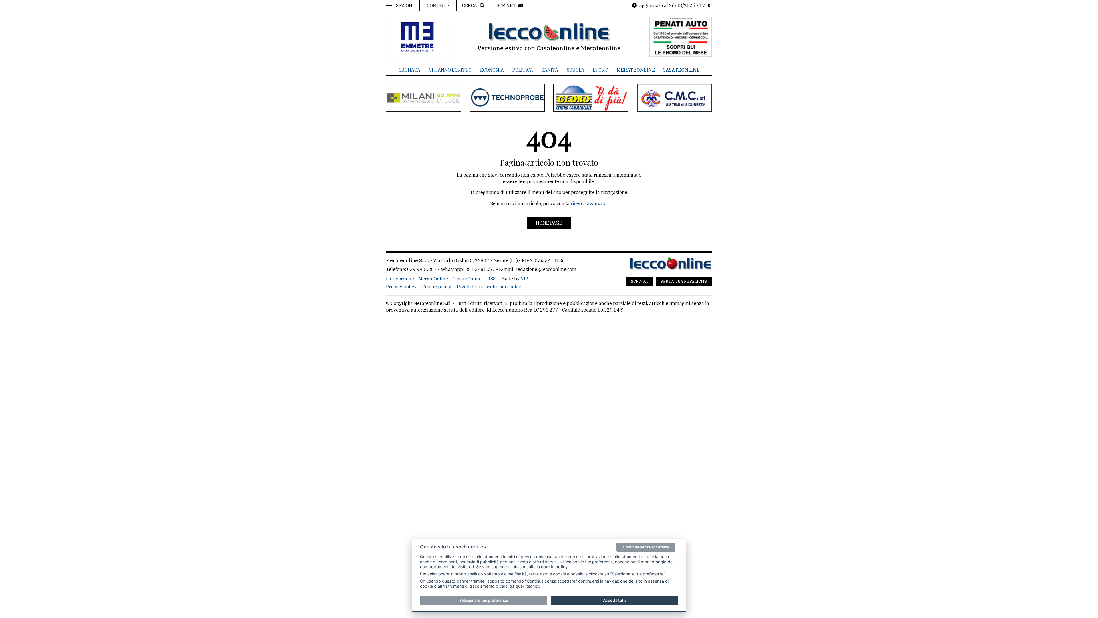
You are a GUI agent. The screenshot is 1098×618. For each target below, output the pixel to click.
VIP (524, 279)
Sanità (550, 70)
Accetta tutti (614, 600)
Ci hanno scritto (450, 70)
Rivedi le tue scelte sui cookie (489, 287)
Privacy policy (401, 287)
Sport (600, 70)
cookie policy (554, 566)
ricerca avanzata (589, 203)
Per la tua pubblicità (684, 281)
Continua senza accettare (646, 547)
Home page (549, 223)
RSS (491, 279)
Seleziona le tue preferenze (483, 600)
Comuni (436, 5)
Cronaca (409, 70)
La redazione (400, 279)
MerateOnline (636, 70)
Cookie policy (436, 287)
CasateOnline (681, 70)
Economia (492, 70)
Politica (522, 70)
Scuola (575, 70)
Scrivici (639, 281)
